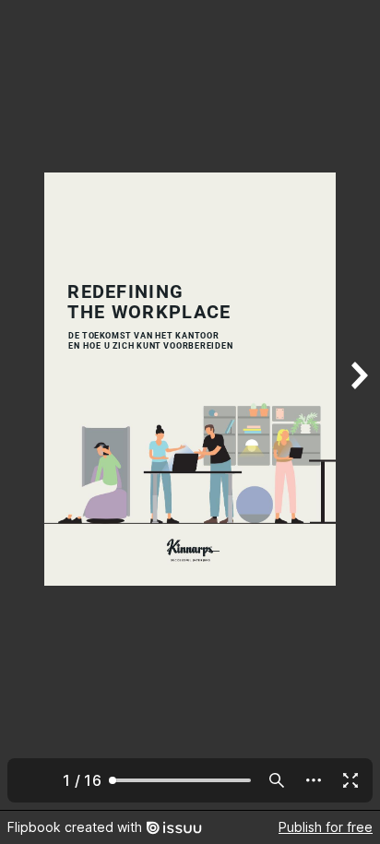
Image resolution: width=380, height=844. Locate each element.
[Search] (276, 780)
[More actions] (313, 780)
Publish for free (326, 827)
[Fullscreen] (350, 780)
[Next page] (358, 405)
